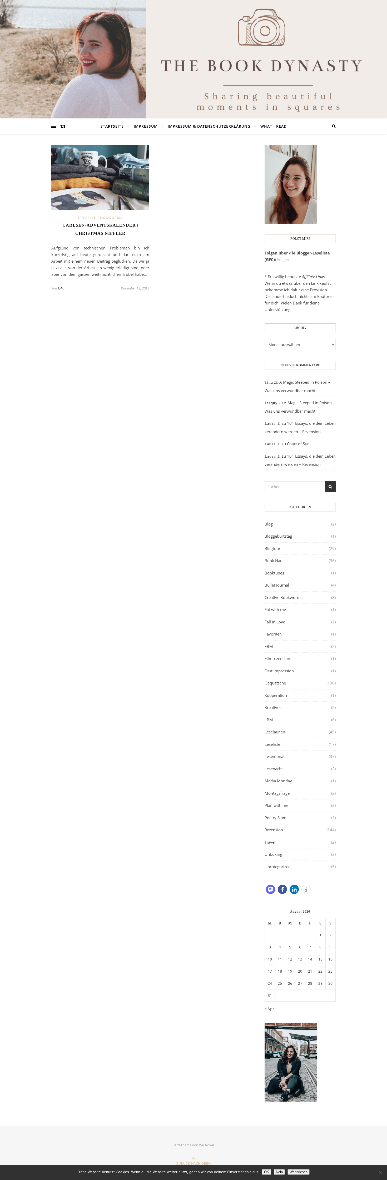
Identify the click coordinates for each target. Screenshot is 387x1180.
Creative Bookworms (100, 218)
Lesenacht (274, 768)
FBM (269, 646)
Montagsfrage (277, 793)
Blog (269, 524)
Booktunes (274, 573)
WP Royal (206, 1145)
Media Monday (278, 780)
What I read (273, 126)
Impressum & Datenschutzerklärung (209, 126)
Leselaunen (275, 731)
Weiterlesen (298, 1172)
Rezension (274, 829)
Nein (279, 1172)
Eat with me (275, 609)
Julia (61, 288)
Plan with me (276, 805)
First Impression (279, 670)
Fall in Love (275, 621)
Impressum (146, 126)
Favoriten (273, 634)
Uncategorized (278, 866)
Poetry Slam (275, 817)
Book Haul (274, 560)
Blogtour (272, 548)
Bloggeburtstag (278, 536)
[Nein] (380, 1172)
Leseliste (272, 744)
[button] (270, 889)
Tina (269, 382)
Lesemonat (275, 756)
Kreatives (273, 707)
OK (266, 1172)
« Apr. (270, 1008)
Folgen (283, 259)
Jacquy (271, 403)
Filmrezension (277, 658)
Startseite (112, 126)
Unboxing (273, 854)
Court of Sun (298, 443)
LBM (269, 719)
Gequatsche (275, 683)
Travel (270, 842)
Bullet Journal (277, 585)
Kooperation (276, 695)
